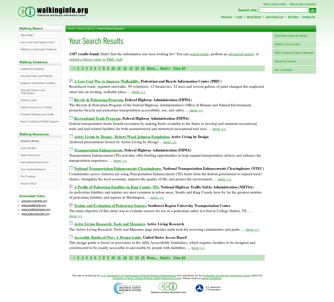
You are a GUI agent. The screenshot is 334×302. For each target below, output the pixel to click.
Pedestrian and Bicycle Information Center (227, 275)
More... (152, 68)
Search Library (86, 28)
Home (70, 28)
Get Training (28, 176)
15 (143, 68)
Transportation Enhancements (98, 150)
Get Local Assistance (33, 169)
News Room (254, 16)
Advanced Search (285, 61)
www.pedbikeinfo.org (34, 205)
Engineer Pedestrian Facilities (38, 83)
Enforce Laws (29, 100)
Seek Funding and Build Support (39, 121)
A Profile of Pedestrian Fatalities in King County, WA (116, 187)
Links (239, 16)
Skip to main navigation (303, 3)
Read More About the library (291, 35)
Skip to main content (275, 3)
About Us (226, 16)
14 (137, 68)
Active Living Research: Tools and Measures (109, 223)
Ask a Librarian (283, 69)
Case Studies (28, 148)
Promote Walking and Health (37, 114)
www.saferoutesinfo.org (35, 213)
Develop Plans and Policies (37, 76)
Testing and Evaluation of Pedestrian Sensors (110, 205)
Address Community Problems (39, 49)
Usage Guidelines (211, 278)
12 (125, 68)
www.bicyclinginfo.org (34, 200)
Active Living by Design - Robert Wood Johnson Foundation (121, 136)
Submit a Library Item (287, 44)
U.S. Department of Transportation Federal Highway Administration (138, 275)
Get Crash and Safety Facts (37, 42)
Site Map (293, 16)
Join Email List (274, 16)
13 (131, 68)
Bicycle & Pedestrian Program (98, 99)
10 (113, 68)
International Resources (35, 162)
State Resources (31, 155)
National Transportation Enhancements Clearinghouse (117, 168)
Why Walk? (27, 35)
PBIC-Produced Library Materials (294, 52)
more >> (138, 91)
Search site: (248, 10)
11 (119, 68)
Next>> (165, 68)
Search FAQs (29, 183)
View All (179, 68)
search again (199, 53)
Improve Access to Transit (36, 107)
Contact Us (308, 16)
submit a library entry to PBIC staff (95, 59)
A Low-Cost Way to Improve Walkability (106, 81)
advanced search (241, 53)
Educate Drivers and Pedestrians (33, 92)
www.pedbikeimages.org (36, 209)
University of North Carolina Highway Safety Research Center (147, 278)
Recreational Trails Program (97, 118)
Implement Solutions (32, 68)
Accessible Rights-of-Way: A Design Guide (107, 237)
